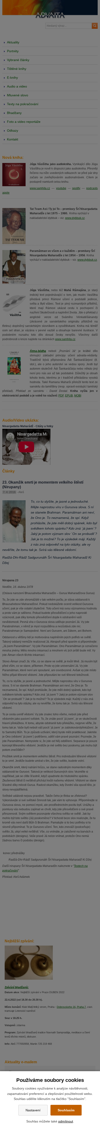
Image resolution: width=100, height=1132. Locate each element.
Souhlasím (66, 1110)
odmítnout (65, 1121)
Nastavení (33, 1110)
